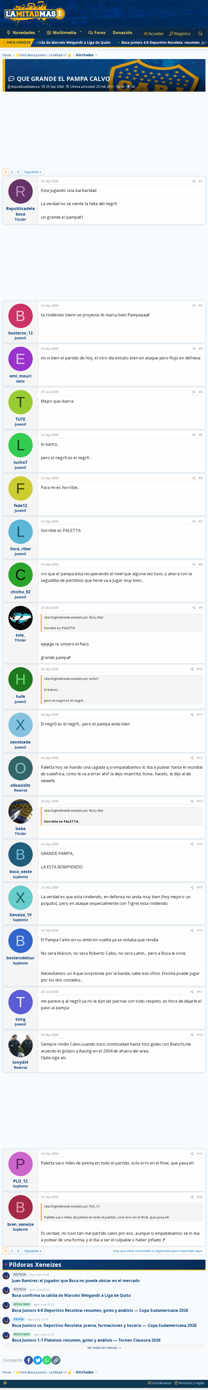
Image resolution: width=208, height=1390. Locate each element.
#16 (200, 930)
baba (20, 828)
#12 (200, 758)
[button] (39, 31)
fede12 (20, 505)
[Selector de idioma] (5, 1383)
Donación (122, 32)
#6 (201, 478)
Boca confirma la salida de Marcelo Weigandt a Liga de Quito (71, 1295)
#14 (200, 844)
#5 (201, 435)
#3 (201, 348)
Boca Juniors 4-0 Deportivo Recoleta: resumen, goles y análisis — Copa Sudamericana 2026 (100, 1310)
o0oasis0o (20, 785)
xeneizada (20, 742)
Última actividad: (92, 86)
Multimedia (64, 32)
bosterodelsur (20, 958)
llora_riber (20, 549)
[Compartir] (194, 181)
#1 (201, 181)
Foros (100, 32)
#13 (200, 801)
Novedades (24, 32)
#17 (200, 992)
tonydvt (20, 1062)
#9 (201, 608)
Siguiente (31, 172)
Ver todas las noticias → (104, 1347)
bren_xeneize (20, 1224)
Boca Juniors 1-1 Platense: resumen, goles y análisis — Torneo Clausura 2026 (86, 1340)
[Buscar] (200, 33)
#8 (201, 564)
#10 (200, 669)
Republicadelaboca (25, 86)
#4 (201, 392)
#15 (200, 887)
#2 (201, 305)
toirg (20, 1019)
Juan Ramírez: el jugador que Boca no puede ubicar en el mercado (76, 1280)
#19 (200, 1154)
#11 (200, 714)
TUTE (20, 419)
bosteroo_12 (20, 333)
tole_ (20, 635)
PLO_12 (20, 1181)
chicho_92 (20, 592)
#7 (201, 521)
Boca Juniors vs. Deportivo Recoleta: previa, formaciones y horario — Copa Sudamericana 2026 (104, 1325)
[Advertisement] (104, 129)
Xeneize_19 (20, 915)
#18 (200, 1035)
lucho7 (20, 462)
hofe (20, 696)
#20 (200, 1197)
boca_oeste (20, 871)
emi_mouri (20, 376)
